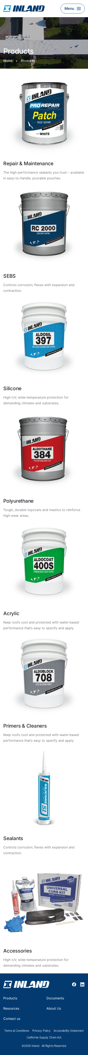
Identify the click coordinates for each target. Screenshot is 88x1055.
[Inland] (29, 8)
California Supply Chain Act (44, 1037)
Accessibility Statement (69, 1030)
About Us (53, 1008)
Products (10, 998)
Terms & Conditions (16, 1030)
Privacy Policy (41, 1030)
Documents (55, 998)
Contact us (11, 1019)
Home (7, 61)
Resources (11, 1008)
